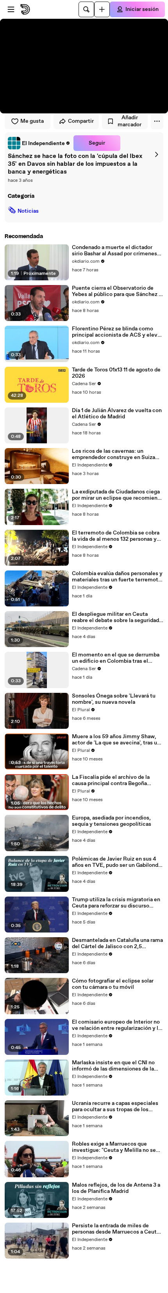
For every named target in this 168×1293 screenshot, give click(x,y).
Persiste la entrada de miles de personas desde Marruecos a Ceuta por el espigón (115, 1229)
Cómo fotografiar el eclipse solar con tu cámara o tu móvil (113, 984)
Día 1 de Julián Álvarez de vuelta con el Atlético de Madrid (117, 413)
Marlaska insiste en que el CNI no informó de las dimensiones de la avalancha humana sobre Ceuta (113, 1066)
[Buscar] (86, 9)
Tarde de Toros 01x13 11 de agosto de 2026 (116, 373)
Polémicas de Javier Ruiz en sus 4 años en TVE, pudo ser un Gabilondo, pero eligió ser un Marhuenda (117, 862)
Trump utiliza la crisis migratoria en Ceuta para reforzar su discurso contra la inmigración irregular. (116, 903)
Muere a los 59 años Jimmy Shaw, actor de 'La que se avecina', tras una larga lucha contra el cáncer (117, 739)
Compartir (81, 121)
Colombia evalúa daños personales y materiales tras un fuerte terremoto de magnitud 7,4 (117, 576)
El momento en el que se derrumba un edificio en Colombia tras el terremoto (115, 658)
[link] (39, 143)
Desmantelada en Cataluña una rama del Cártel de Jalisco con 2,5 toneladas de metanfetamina (117, 943)
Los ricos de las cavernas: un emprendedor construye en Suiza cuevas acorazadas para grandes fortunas (113, 454)
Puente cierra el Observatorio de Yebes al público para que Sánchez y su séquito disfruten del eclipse (117, 291)
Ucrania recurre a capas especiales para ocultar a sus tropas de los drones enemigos (115, 1106)
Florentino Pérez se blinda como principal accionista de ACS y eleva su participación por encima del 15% (117, 332)
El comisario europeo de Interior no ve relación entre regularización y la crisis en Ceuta (116, 1025)
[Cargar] (102, 9)
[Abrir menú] (11, 9)
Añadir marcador (129, 121)
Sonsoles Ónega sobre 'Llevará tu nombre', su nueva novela (113, 699)
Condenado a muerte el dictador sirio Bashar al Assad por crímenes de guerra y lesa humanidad (114, 250)
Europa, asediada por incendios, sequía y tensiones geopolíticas (111, 821)
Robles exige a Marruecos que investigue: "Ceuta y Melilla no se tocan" (114, 1147)
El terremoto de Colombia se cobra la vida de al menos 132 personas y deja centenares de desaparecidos (115, 536)
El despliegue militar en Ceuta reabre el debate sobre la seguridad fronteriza (115, 617)
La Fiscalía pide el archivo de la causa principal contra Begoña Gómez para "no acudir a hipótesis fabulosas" (114, 780)
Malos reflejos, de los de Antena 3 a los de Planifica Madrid (116, 1188)
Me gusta (32, 121)
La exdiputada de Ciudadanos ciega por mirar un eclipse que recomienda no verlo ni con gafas (117, 495)
